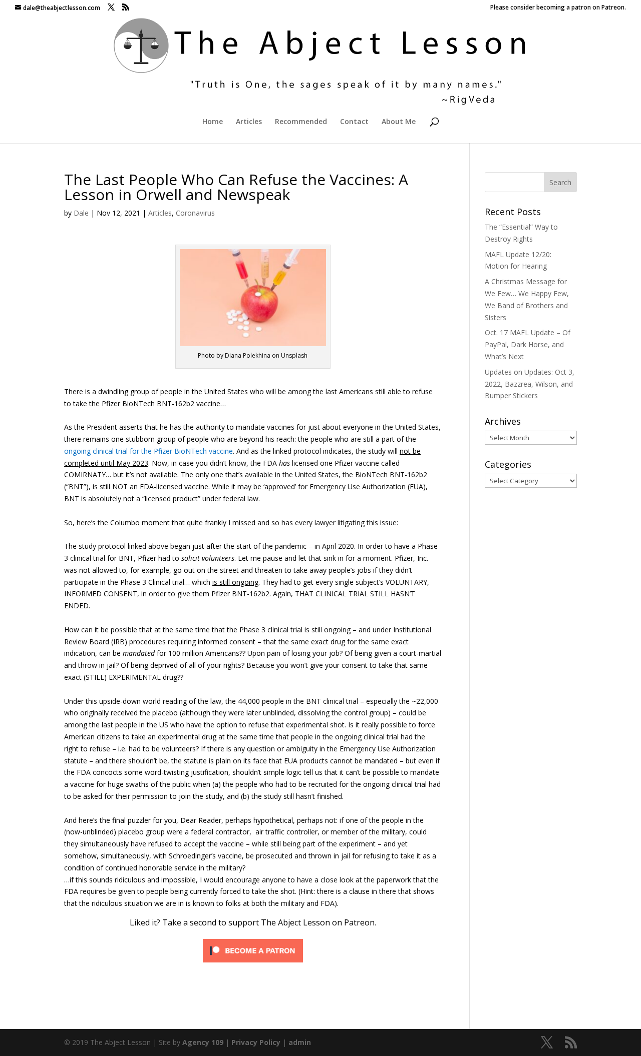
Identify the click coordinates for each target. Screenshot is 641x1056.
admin (299, 1042)
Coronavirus (195, 213)
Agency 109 (202, 1042)
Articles (249, 122)
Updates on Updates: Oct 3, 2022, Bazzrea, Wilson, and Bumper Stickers (529, 384)
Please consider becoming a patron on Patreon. (558, 8)
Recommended (301, 122)
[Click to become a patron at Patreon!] (253, 961)
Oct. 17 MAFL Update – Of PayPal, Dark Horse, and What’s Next (527, 344)
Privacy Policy (255, 1042)
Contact (354, 122)
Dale (81, 213)
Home (212, 122)
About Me (399, 122)
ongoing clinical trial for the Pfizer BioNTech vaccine (148, 451)
